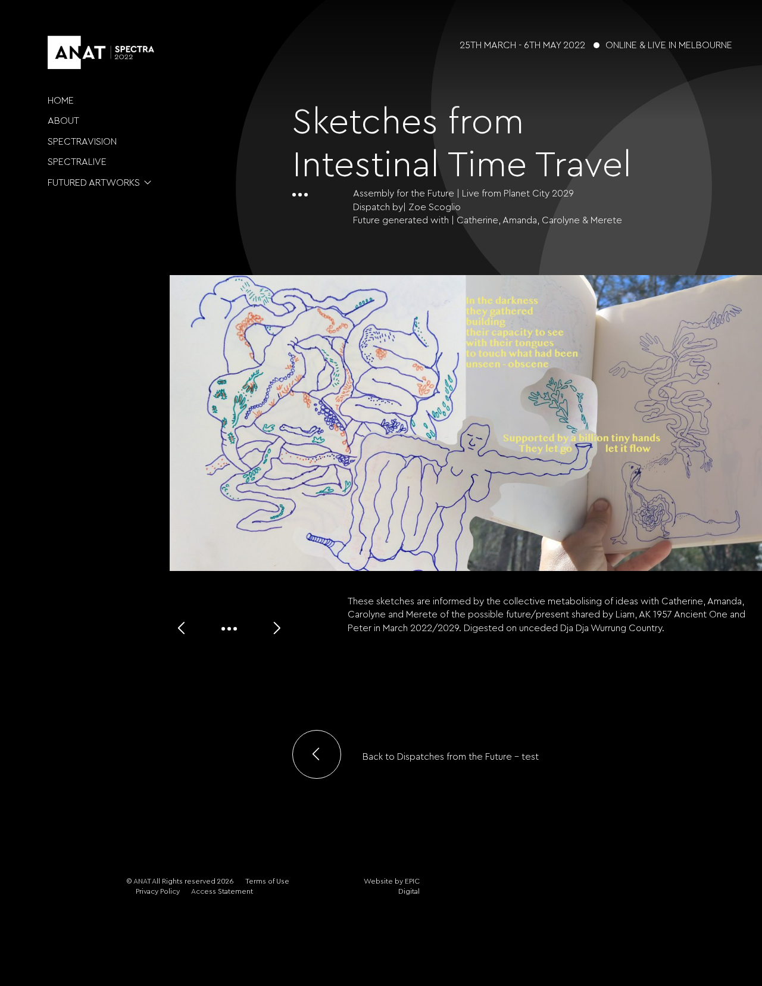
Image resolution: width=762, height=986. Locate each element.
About (63, 121)
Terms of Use (267, 881)
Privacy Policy (158, 891)
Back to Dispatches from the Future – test (449, 757)
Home (61, 100)
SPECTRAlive (77, 162)
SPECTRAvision (82, 141)
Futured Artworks (94, 183)
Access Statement (222, 891)
